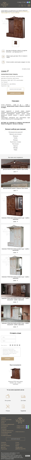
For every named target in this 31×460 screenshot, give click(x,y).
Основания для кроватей (15, 132)
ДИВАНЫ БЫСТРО (20, 449)
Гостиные (3, 444)
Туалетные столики (15, 142)
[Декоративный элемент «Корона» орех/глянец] (15, 164)
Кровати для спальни (15, 134)
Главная (3, 418)
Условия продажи (6, 435)
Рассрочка (8, 400)
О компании (4, 426)
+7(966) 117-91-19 (21, 428)
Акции (3, 423)
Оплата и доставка (6, 419)
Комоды (15, 140)
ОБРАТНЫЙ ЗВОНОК (15, 439)
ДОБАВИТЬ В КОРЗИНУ (15, 93)
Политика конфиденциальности (7, 429)
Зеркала (15, 146)
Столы (17, 442)
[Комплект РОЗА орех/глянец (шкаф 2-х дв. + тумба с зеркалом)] (14, 205)
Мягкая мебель (5, 445)
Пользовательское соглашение (6, 433)
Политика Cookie (9, 458)
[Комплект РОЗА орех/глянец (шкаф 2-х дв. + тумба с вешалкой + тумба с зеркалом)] (15, 290)
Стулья (17, 444)
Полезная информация (7, 424)
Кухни (17, 445)
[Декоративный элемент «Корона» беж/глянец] (15, 181)
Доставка (23, 400)
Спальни (3, 442)
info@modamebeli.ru (20, 431)
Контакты (3, 427)
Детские (3, 447)
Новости (3, 421)
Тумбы (15, 138)
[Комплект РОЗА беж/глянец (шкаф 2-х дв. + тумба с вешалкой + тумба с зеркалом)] (15, 313)
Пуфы (15, 149)
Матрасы (15, 136)
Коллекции (15, 144)
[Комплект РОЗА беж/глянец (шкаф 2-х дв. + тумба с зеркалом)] (15, 265)
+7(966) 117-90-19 (21, 426)
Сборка (8, 410)
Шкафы (15, 147)
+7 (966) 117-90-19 (22, 2)
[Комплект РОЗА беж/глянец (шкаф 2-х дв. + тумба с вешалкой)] (15, 236)
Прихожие (4, 449)
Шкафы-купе (19, 447)
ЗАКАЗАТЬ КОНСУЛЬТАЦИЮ (15, 89)
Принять (27, 455)
